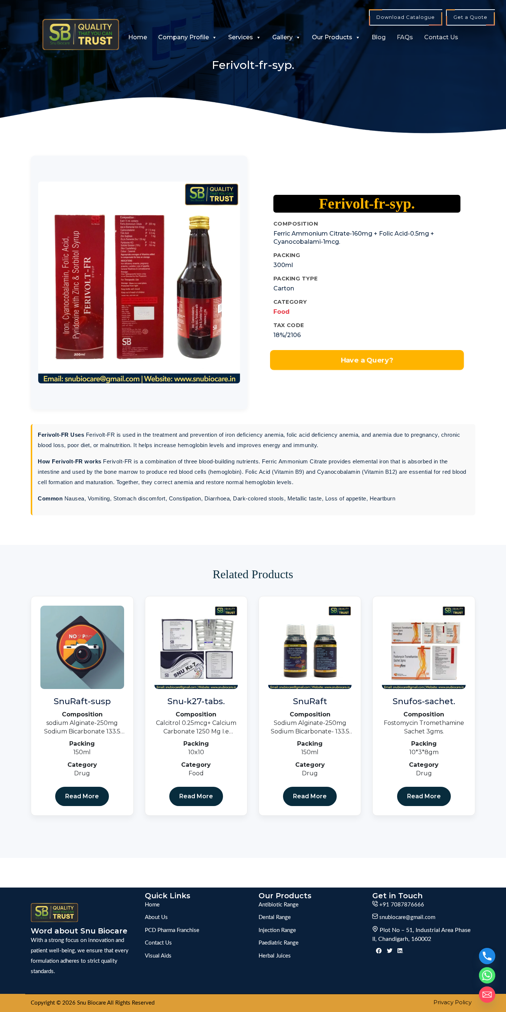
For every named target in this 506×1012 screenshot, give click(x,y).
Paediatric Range (279, 943)
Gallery (282, 37)
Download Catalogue (405, 17)
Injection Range (277, 930)
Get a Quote (470, 17)
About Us (156, 917)
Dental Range (275, 917)
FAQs (405, 37)
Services (240, 37)
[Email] (487, 994)
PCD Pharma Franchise (172, 930)
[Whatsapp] (487, 975)
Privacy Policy (452, 1002)
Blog (379, 37)
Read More (82, 796)
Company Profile (183, 37)
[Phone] (487, 956)
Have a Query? (366, 360)
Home (137, 37)
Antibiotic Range (279, 905)
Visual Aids (158, 956)
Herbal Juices (275, 956)
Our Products (332, 37)
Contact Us (441, 37)
